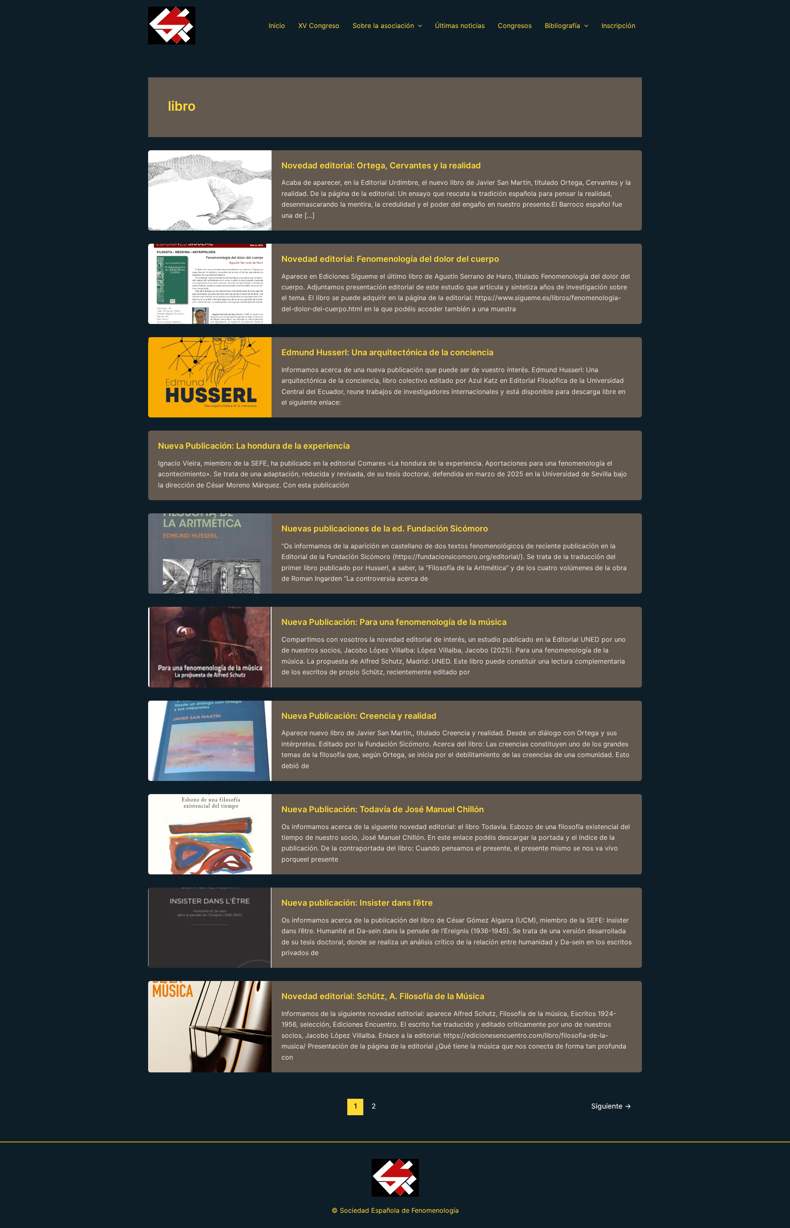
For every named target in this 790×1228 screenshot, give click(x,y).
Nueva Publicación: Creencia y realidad (359, 716)
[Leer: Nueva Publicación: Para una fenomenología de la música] (210, 646)
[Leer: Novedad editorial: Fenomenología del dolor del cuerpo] (210, 283)
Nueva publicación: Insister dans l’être (357, 903)
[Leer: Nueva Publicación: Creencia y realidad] (210, 740)
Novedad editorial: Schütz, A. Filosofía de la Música (382, 996)
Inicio (277, 25)
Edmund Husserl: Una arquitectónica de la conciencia (387, 352)
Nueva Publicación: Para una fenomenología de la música (394, 622)
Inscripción (618, 25)
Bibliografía (562, 25)
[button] (418, 25)
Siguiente (611, 1106)
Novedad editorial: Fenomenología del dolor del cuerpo (390, 259)
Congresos (515, 25)
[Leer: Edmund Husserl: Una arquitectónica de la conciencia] (210, 377)
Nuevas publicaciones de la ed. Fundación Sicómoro (384, 529)
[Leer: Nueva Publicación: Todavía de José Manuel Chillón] (210, 834)
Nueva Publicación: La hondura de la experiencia (254, 446)
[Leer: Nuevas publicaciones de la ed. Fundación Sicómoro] (210, 553)
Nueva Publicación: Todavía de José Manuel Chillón (382, 809)
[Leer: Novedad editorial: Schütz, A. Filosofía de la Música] (210, 1026)
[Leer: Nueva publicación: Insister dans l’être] (210, 927)
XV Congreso (318, 25)
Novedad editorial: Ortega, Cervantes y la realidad (381, 165)
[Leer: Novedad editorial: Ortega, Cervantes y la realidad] (210, 190)
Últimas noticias (460, 25)
